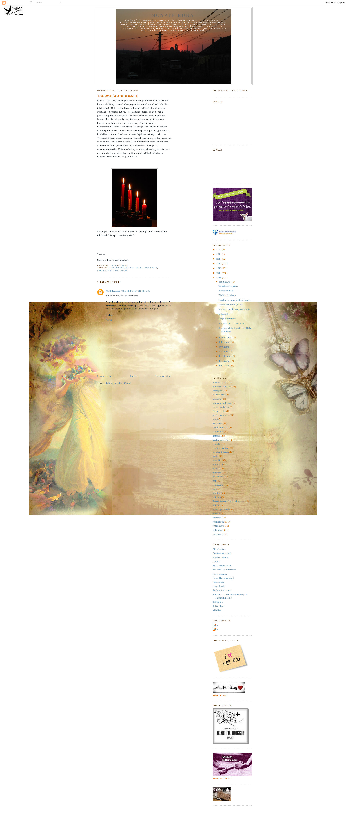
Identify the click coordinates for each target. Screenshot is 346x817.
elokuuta (224, 351)
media (216, 456)
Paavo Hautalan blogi (223, 577)
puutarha (217, 472)
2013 (219, 263)
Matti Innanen (113, 290)
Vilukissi (217, 610)
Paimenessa (218, 581)
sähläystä (151, 268)
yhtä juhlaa (120, 271)
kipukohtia (218, 431)
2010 (219, 277)
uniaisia (216, 513)
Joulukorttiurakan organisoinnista (235, 309)
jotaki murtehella (221, 415)
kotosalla (217, 435)
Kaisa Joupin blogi (222, 565)
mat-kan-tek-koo (221, 452)
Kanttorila (218, 423)
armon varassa (219, 382)
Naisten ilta (224, 313)
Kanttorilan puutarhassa (224, 569)
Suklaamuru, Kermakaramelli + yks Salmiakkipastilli (230, 596)
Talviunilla (218, 601)
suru (215, 489)
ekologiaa (217, 390)
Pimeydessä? (219, 586)
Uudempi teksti (104, 376)
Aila (216, 625)
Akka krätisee (219, 549)
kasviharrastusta (220, 427)
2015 (219, 254)
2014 (219, 258)
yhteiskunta (218, 525)
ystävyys (217, 534)
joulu (139, 268)
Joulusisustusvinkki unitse (231, 323)
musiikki (217, 460)
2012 (219, 268)
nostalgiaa (218, 464)
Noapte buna (173, 15)
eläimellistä (218, 394)
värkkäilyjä (104, 271)
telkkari (216, 505)
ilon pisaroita (219, 411)
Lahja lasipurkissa (227, 318)
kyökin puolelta (220, 439)
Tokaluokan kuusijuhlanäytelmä (234, 299)
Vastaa (109, 319)
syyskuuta (224, 346)
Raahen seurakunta (222, 590)
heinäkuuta (225, 356)
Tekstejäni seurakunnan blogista (228, 501)
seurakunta (218, 484)
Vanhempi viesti (163, 376)
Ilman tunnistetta (221, 407)
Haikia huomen (225, 290)
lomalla (216, 443)
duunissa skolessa (123, 268)
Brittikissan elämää (222, 553)
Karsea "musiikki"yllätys (230, 304)
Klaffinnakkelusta (227, 295)
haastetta (217, 398)
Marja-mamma (220, 573)
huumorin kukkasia (222, 402)
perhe (215, 468)
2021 (219, 249)
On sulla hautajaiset (228, 285)
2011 (219, 272)
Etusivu (134, 376)
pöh (214, 480)
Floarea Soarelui (221, 557)
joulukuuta (225, 281)
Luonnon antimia (221, 447)
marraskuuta (225, 337)
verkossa (217, 517)
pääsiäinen (218, 476)
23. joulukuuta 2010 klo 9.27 (135, 290)
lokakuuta (224, 342)
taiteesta (217, 497)
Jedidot (216, 561)
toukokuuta (225, 365)
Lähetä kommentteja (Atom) (117, 382)
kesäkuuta (224, 360)
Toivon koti (218, 606)
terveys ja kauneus (222, 509)
